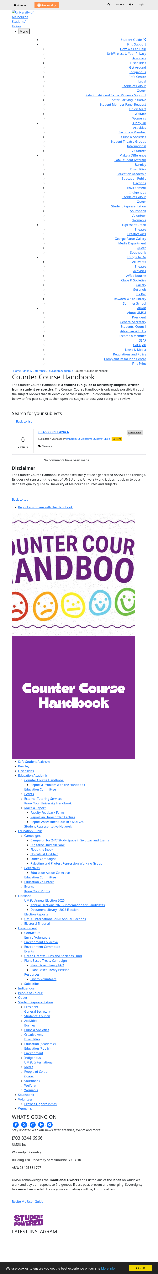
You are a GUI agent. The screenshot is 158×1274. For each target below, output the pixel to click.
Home (17, 371)
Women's (139, 118)
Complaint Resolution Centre (125, 359)
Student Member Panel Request (123, 104)
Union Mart (137, 109)
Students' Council (133, 326)
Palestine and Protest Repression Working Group (66, 863)
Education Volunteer (39, 882)
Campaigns (32, 836)
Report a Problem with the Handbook (57, 785)
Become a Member (132, 132)
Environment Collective (41, 942)
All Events (139, 262)
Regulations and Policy (129, 354)
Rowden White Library (130, 299)
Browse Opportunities (40, 1104)
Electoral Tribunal (37, 923)
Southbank (138, 211)
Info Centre (137, 77)
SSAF (142, 340)
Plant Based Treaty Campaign (45, 960)
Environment (136, 188)
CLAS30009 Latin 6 (53, 432)
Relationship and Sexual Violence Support (116, 95)
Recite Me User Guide (27, 1201)
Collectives (32, 868)
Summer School (134, 303)
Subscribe (31, 984)
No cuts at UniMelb (44, 854)
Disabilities (138, 63)
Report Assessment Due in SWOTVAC (57, 822)
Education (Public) (37, 1048)
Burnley (140, 165)
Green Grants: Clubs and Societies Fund (53, 956)
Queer (141, 90)
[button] (131, 4)
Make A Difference (34, 371)
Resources (32, 974)
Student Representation (128, 206)
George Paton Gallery (130, 239)
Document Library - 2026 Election (54, 910)
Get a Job (139, 289)
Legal (142, 81)
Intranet (119, 4)
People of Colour (134, 86)
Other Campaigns (43, 859)
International (136, 146)
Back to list (24, 421)
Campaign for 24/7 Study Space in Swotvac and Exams (69, 840)
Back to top (20, 499)
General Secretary (133, 322)
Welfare (140, 114)
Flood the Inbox (41, 849)
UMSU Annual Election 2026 (44, 900)
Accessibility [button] (48, 5)
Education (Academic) (40, 1044)
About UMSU (136, 313)
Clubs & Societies (133, 137)
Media (28, 1067)
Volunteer (139, 151)
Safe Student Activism (130, 160)
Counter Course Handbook (44, 780)
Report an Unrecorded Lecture (52, 817)
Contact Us (32, 933)
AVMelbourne (136, 276)
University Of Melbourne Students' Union (88, 438)
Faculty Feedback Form (47, 812)
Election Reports (36, 914)
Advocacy (139, 58)
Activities (139, 127)
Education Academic (131, 174)
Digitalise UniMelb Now (47, 845)
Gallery (141, 285)
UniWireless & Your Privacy (126, 53)
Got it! (140, 1268)
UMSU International (38, 1062)
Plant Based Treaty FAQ (47, 965)
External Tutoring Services (43, 799)
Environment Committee (42, 947)
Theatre (140, 229)
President (139, 317)
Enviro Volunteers (37, 937)
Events (29, 794)
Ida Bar (141, 294)
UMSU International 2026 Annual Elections (55, 919)
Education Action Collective (50, 873)
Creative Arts (136, 234)
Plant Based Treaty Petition (50, 970)
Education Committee (40, 789)
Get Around (137, 67)
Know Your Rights (37, 891)
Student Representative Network (48, 826)
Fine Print (139, 363)
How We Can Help (133, 49)
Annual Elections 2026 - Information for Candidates (67, 905)
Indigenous (137, 72)
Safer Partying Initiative (129, 100)
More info (108, 1268)
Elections (139, 183)
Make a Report (35, 808)
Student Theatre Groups (128, 141)
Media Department (132, 243)
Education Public (134, 178)
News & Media (135, 350)
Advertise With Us (133, 331)
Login (141, 4)
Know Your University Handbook (48, 803)
